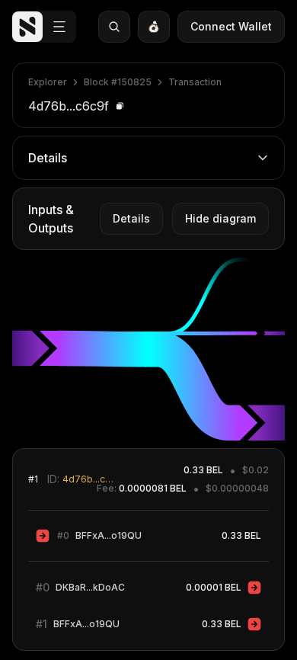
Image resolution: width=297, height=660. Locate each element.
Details (131, 218)
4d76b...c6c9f (89, 479)
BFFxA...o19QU (108, 535)
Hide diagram (220, 218)
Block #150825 (118, 82)
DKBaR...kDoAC (90, 587)
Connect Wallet (231, 26)
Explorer (47, 82)
